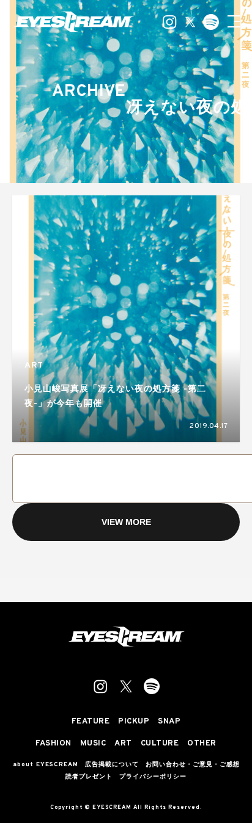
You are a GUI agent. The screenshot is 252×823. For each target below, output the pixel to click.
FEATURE (91, 722)
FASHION (53, 744)
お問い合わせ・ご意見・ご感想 (193, 765)
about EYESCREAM (45, 765)
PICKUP (133, 722)
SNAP (169, 722)
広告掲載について (112, 765)
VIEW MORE (126, 522)
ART (33, 365)
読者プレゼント (89, 777)
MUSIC (93, 744)
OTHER (202, 744)
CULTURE (160, 744)
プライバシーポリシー (153, 777)
